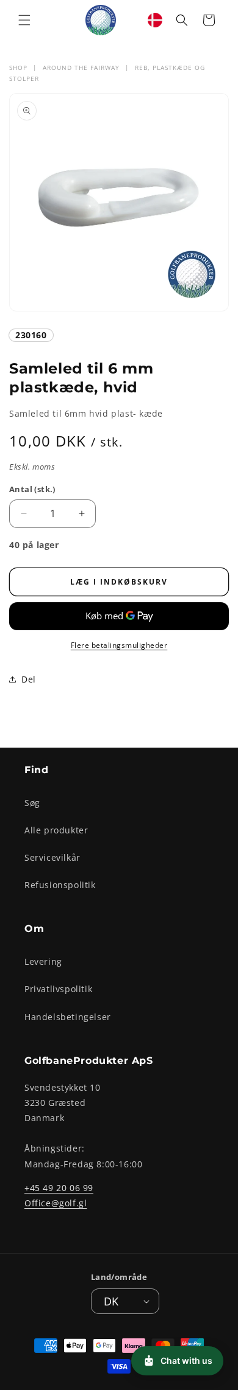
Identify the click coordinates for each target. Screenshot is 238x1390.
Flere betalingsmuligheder (119, 645)
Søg (32, 802)
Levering (43, 961)
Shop (18, 67)
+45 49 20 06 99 (58, 1188)
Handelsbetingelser (67, 1017)
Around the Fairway (81, 67)
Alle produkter (56, 830)
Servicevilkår (52, 857)
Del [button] (28, 679)
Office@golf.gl (55, 1203)
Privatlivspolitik (58, 989)
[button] (24, 20)
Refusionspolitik (60, 885)
